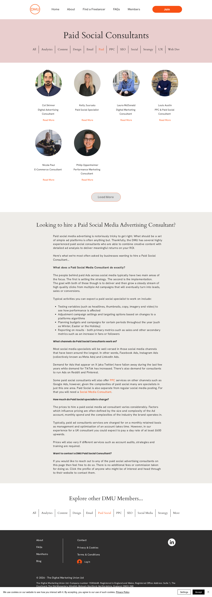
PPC (112, 380)
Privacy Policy (122, 592)
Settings (184, 592)
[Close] (208, 592)
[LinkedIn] (172, 542)
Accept (198, 592)
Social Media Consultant (95, 392)
